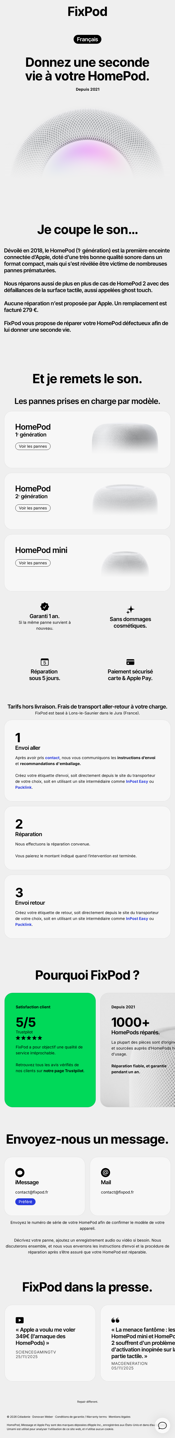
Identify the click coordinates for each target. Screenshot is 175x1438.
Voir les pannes (33, 446)
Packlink (23, 787)
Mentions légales (119, 1416)
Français (87, 39)
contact (52, 757)
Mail (106, 1182)
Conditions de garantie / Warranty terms (81, 1416)
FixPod (87, 11)
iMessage (27, 1182)
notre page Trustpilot (63, 1070)
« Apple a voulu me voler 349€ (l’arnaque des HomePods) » (45, 1336)
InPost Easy (137, 781)
